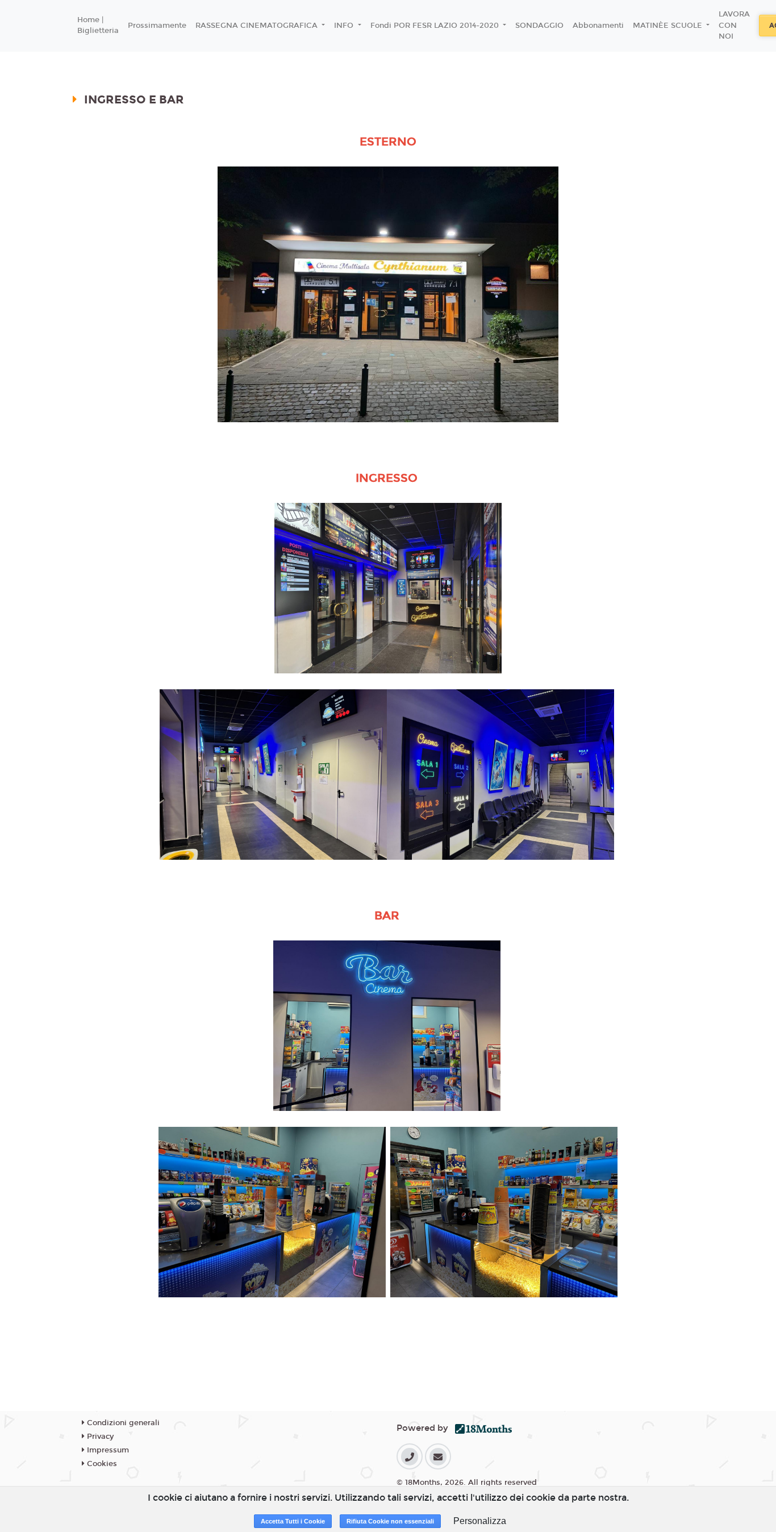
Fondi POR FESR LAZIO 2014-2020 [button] (435, 25)
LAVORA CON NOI (734, 25)
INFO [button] (345, 25)
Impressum (107, 1450)
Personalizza (479, 1521)
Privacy (99, 1436)
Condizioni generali (122, 1422)
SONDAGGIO (539, 25)
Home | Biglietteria (98, 25)
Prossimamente (157, 25)
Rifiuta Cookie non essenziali (390, 1521)
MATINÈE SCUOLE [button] (668, 25)
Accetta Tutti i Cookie (293, 1521)
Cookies (101, 1463)
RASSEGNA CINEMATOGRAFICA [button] (257, 25)
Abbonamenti (598, 25)
